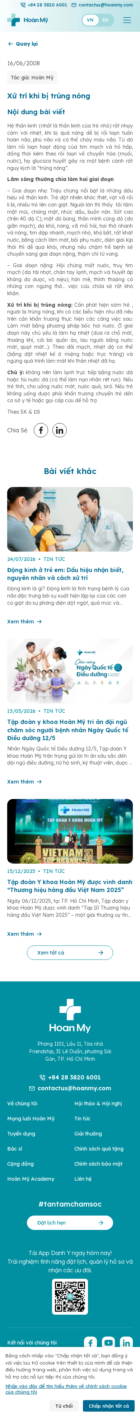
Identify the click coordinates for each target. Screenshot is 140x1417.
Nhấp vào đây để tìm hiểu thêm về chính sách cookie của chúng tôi (66, 1389)
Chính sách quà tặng (98, 1149)
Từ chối (64, 1406)
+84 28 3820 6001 (47, 5)
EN (105, 20)
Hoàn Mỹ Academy (30, 1179)
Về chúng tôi (22, 1103)
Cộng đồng (20, 1164)
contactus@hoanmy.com (106, 5)
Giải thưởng (88, 1133)
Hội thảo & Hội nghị (98, 1103)
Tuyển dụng (21, 1133)
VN (90, 20)
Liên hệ (83, 1179)
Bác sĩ (14, 1149)
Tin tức (82, 1118)
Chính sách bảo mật (98, 1164)
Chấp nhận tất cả (109, 1406)
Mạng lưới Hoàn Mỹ (31, 1118)
